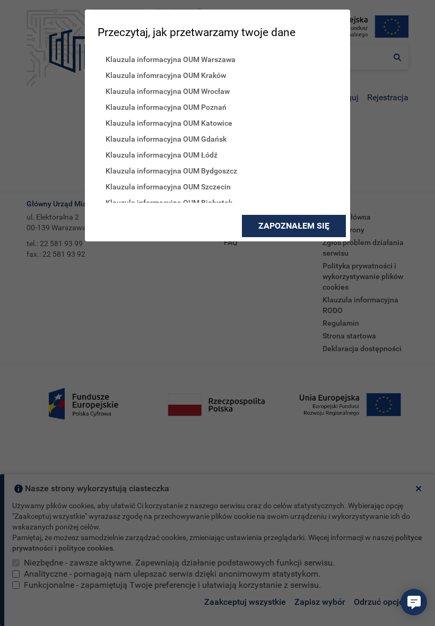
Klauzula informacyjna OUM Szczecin (168, 186)
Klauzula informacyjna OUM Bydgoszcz (171, 171)
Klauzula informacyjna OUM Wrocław (168, 91)
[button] (414, 602)
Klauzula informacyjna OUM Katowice (169, 123)
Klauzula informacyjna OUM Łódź (162, 155)
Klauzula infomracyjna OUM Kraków (166, 75)
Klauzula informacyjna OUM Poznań (166, 107)
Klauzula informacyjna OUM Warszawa (171, 59)
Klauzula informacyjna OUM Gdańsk (166, 139)
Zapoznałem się (293, 226)
